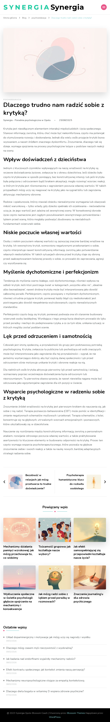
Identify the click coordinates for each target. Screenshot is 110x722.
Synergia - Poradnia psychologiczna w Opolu (27, 120)
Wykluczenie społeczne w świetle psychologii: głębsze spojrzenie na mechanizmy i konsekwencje (18, 601)
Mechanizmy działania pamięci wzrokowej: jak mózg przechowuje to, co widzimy (18, 552)
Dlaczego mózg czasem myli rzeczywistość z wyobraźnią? (39, 648)
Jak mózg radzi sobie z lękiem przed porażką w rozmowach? (54, 597)
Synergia (67, 7)
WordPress (55, 717)
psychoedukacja (12, 99)
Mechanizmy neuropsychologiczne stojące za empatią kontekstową (45, 680)
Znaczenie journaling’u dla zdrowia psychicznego (88, 597)
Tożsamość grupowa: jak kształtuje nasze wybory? (55, 550)
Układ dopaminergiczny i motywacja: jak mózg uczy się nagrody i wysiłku (48, 637)
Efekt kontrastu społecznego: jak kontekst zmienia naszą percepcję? (45, 669)
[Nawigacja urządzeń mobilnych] (104, 7)
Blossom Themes (76, 713)
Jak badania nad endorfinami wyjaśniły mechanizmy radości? (40, 659)
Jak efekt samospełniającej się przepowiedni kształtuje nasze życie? (89, 552)
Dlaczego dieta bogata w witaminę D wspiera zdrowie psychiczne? (45, 691)
